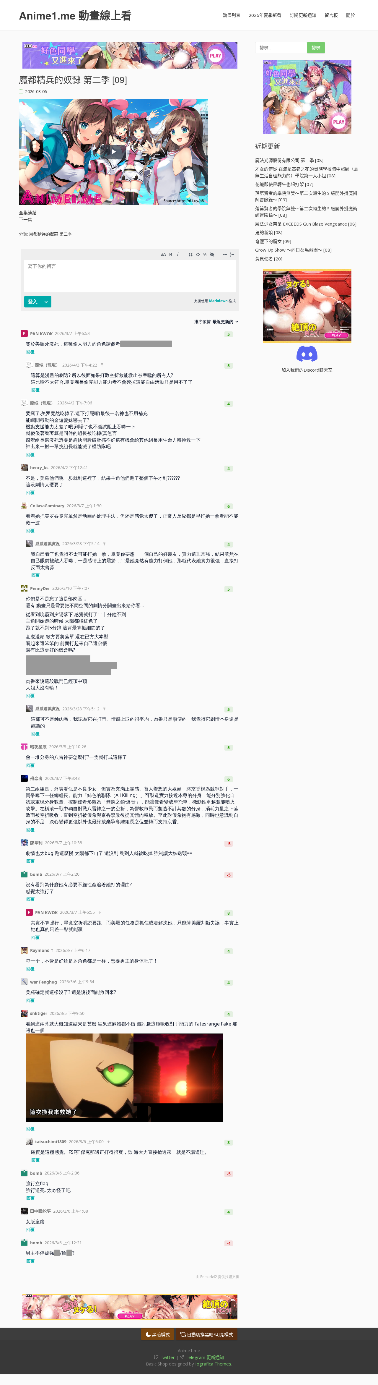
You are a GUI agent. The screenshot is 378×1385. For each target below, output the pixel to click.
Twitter (166, 1357)
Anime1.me (75, 15)
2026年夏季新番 (265, 15)
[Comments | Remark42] (130, 765)
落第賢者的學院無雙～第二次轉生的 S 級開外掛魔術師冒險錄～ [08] (306, 211)
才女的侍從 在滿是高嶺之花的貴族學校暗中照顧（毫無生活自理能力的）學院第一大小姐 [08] (306, 172)
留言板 (331, 15)
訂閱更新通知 (303, 15)
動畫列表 (231, 15)
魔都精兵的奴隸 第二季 (50, 234)
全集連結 (28, 213)
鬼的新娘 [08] (268, 232)
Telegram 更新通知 (204, 1357)
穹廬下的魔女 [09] (273, 241)
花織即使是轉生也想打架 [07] (284, 184)
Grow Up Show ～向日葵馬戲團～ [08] (293, 250)
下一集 (25, 219)
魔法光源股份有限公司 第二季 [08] (289, 160)
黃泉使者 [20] (268, 259)
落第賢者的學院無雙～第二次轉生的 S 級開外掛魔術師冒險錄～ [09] (306, 196)
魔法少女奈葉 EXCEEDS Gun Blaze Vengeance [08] (305, 224)
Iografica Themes (213, 1364)
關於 (350, 15)
